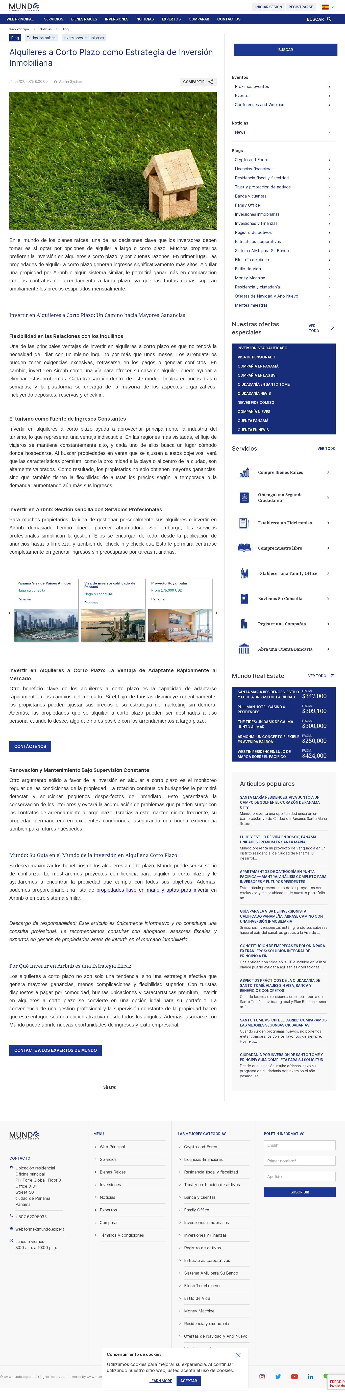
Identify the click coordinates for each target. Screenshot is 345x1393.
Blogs (237, 150)
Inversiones (116, 19)
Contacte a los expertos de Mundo (55, 1050)
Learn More (161, 1381)
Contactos (228, 19)
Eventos (240, 77)
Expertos (171, 19)
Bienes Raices (84, 19)
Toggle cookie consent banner (238, 1355)
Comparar (199, 19)
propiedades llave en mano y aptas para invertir (153, 890)
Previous (9, 613)
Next (216, 613)
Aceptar (188, 1381)
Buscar (285, 49)
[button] (53, 19)
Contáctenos (30, 746)
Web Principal (20, 19)
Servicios (53, 19)
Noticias (145, 19)
